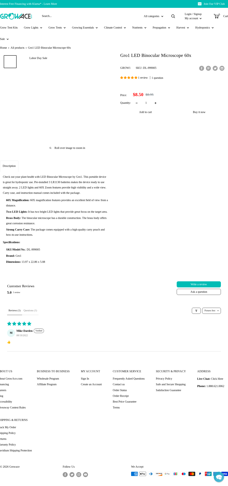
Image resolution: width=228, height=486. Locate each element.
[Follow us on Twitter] (71, 474)
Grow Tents (55, 27)
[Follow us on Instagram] (78, 474)
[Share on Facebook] (201, 68)
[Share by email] (221, 68)
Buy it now (199, 112)
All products (17, 47)
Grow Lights (31, 27)
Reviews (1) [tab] (15, 310)
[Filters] (196, 311)
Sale (2, 38)
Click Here (217, 378)
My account (192, 18)
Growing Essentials (83, 27)
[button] (129, 77)
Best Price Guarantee (124, 401)
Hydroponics (202, 27)
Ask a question (198, 291)
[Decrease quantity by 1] (136, 103)
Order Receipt (121, 395)
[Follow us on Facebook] (65, 474)
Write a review (199, 284)
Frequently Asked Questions (129, 378)
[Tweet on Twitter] (215, 68)
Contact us (119, 384)
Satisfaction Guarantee (168, 390)
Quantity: (125, 102)
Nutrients (137, 27)
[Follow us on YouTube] (85, 474)
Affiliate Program (46, 384)
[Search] (173, 16)
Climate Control (113, 27)
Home (3, 47)
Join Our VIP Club (214, 3)
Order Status (120, 390)
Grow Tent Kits (9, 27)
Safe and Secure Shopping (171, 384)
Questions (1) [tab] (30, 310)
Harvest (180, 27)
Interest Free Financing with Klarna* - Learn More (28, 3)
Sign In (85, 378)
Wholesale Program (48, 378)
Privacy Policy (164, 378)
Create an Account (91, 384)
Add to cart (145, 112)
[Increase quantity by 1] (155, 103)
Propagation (159, 27)
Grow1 (125, 68)
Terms (116, 407)
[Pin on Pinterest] (208, 68)
